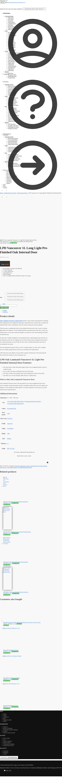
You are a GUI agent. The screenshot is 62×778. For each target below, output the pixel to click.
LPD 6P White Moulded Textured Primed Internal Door (17, 532)
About (4, 715)
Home (1, 193)
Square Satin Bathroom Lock (10, 705)
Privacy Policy (7, 742)
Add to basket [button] (15, 651)
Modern (9, 438)
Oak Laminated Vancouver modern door (11, 320)
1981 (8, 433)
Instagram (5, 752)
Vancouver (10, 423)
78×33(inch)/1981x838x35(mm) (15, 403)
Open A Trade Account (9, 732)
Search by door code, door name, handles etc (11, 9)
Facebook (5, 751)
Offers (4, 721)
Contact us (6, 717)
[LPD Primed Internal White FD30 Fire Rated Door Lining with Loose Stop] (5, 621)
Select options (13, 243)
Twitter (5, 754)
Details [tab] (5, 310)
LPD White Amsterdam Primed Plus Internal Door (15, 592)
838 (13, 448)
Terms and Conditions (8, 744)
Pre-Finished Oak (11, 408)
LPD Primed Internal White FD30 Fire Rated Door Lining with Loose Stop (22, 622)
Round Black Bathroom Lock (10, 650)
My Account (6, 13)
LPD (8, 413)
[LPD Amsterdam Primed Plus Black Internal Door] (7, 543)
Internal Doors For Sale (10, 193)
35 (7, 443)
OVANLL (10, 418)
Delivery (5, 726)
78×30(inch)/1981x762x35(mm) (32, 401)
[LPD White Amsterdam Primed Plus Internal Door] (7, 572)
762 (11, 448)
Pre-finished (10, 428)
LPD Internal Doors (12, 467)
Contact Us (6, 74)
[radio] (15, 293)
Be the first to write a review (24, 456)
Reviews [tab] (5, 312)
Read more (19, 624)
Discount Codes (7, 719)
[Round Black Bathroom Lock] (13, 628)
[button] (24, 456)
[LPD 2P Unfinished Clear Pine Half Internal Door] (6, 486)
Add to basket (4, 307)
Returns (5, 731)
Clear (3, 303)
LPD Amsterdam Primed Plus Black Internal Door (15, 562)
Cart (4, 739)
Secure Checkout (7, 741)
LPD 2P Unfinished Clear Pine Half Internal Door (15, 501)
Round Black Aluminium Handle (11, 678)
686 (8, 448)
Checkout (5, 135)
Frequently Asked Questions (10, 729)
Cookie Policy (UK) (8, 745)
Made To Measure (8, 728)
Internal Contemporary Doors (22, 466)
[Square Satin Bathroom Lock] (13, 683)
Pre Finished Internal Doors (25, 467)
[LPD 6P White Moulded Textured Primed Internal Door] (7, 512)
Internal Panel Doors (22, 193)
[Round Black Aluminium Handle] (13, 656)
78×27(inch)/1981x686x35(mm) (15, 401)
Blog (4, 718)
